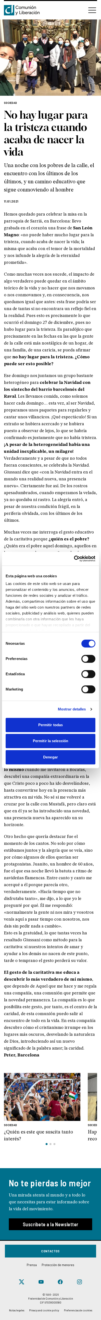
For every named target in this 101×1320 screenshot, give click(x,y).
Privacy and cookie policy (44, 1310)
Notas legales (16, 1310)
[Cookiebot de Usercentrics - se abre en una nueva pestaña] (73, 558)
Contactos (50, 1251)
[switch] (88, 659)
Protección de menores (58, 1265)
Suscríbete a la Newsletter (50, 1224)
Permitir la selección (50, 741)
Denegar (50, 757)
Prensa (32, 1265)
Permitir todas (50, 725)
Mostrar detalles (72, 709)
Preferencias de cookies (78, 1310)
